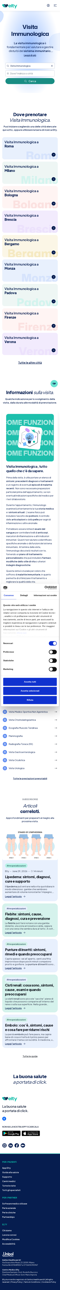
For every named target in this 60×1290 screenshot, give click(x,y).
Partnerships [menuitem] (8, 1217)
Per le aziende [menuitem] (9, 1208)
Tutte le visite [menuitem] (9, 1185)
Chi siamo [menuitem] (7, 1230)
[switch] (53, 652)
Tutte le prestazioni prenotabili (30, 778)
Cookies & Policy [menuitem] (49, 1282)
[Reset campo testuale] (52, 65)
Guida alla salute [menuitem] (10, 1172)
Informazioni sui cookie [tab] (45, 595)
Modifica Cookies (11, 1239)
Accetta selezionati (30, 691)
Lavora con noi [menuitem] (9, 1235)
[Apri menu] (55, 5)
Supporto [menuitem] (7, 1177)
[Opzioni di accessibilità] (4, 1119)
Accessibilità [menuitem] (8, 1243)
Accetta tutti (30, 682)
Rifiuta (30, 700)
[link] (30, 1056)
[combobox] (29, 65)
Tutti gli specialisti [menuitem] (11, 1190)
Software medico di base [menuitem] (14, 1203)
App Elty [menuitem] (6, 1168)
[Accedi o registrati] (48, 5)
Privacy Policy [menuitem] (16, 1282)
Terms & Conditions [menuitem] (32, 1282)
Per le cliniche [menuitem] (8, 1212)
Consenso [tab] (9, 595)
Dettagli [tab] (24, 595)
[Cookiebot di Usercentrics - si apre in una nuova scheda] (44, 587)
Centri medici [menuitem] (8, 1181)
